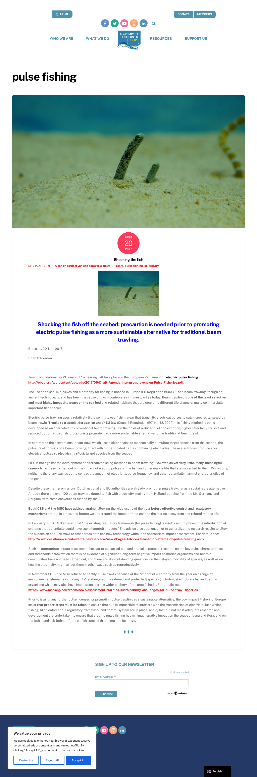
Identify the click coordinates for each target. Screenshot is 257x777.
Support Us (196, 38)
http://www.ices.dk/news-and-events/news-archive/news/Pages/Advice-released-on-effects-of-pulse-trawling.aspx (116, 539)
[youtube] (124, 23)
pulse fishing (134, 265)
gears (119, 265)
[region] (52, 748)
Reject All (52, 760)
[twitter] (115, 23)
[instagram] (134, 23)
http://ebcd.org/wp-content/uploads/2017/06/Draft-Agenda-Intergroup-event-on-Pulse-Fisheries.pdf (105, 382)
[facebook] (105, 23)
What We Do (97, 38)
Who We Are (61, 38)
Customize (26, 760)
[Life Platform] (129, 40)
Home (64, 14)
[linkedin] (144, 23)
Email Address (105, 677)
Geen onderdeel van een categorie (78, 265)
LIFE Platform (39, 265)
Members (204, 14)
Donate (183, 14)
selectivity (151, 265)
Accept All (78, 760)
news (106, 265)
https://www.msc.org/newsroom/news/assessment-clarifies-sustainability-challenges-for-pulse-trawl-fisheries (113, 590)
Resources (161, 38)
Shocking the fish (128, 259)
